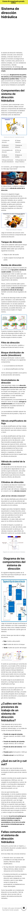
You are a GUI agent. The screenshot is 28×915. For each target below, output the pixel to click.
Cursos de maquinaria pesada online (13, 2)
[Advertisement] (14, 35)
